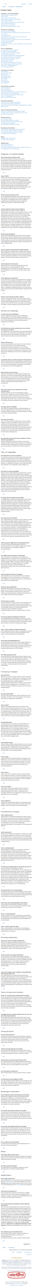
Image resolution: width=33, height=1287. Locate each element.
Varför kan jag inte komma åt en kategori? (10, 58)
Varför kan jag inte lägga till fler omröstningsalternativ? (13, 55)
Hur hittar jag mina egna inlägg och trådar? (10, 124)
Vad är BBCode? (4, 71)
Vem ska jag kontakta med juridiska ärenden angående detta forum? (16, 147)
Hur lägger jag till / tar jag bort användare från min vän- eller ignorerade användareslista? (14, 113)
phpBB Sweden (18, 1283)
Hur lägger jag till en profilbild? (7, 41)
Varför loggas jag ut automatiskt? (8, 24)
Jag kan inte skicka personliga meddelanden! (11, 102)
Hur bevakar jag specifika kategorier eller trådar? (12, 130)
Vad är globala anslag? (6, 77)
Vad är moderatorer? (5, 89)
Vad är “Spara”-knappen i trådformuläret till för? (11, 64)
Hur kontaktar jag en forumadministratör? (10, 148)
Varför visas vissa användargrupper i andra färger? (12, 94)
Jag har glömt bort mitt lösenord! (8, 23)
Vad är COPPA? (4, 16)
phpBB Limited (9, 1181)
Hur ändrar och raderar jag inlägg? (8, 51)
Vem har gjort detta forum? (7, 144)
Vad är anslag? (4, 78)
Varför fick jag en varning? (6, 61)
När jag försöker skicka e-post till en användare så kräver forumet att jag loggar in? (16, 44)
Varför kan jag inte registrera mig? (8, 17)
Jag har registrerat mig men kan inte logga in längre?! (12, 22)
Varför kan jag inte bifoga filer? (7, 59)
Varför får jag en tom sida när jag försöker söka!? (12, 121)
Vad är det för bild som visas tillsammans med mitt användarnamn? (16, 39)
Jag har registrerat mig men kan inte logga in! (11, 19)
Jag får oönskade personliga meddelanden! (10, 103)
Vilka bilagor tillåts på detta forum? (8, 138)
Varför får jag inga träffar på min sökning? (10, 120)
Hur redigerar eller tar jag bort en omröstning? (11, 57)
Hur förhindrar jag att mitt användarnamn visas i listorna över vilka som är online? (15, 33)
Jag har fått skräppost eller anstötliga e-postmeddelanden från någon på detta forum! (16, 106)
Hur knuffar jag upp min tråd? (7, 66)
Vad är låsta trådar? (5, 81)
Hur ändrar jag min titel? (6, 42)
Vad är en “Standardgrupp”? (7, 96)
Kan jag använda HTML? (6, 73)
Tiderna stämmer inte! (6, 35)
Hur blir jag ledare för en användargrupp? (10, 93)
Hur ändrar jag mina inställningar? (8, 31)
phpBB (10, 1281)
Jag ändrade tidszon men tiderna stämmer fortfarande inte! (14, 36)
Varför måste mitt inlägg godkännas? (9, 65)
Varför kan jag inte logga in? (7, 20)
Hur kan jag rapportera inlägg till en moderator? (11, 62)
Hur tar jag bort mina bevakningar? (8, 133)
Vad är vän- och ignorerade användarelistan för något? (13, 111)
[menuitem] (5, 4)
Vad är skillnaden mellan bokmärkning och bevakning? (13, 129)
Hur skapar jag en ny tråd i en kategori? (10, 50)
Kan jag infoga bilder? (5, 75)
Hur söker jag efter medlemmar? (8, 123)
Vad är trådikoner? (5, 82)
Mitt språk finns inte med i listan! (8, 38)
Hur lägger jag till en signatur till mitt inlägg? (10, 52)
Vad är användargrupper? (6, 90)
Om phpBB (19, 1184)
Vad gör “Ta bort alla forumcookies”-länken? (10, 26)
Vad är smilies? (4, 74)
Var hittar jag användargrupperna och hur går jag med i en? (14, 91)
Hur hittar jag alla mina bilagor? (7, 139)
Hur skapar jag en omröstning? (8, 54)
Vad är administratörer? (6, 87)
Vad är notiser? (4, 80)
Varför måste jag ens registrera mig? (9, 15)
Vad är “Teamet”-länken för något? (8, 97)
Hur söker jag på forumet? (7, 118)
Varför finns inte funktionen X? (7, 145)
